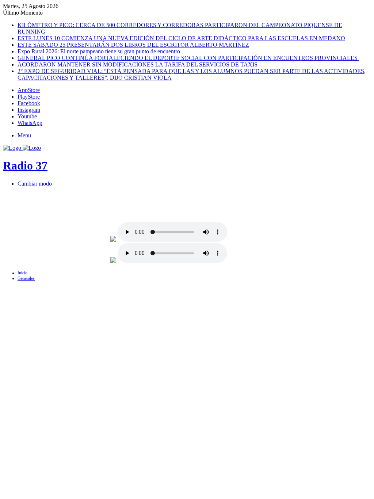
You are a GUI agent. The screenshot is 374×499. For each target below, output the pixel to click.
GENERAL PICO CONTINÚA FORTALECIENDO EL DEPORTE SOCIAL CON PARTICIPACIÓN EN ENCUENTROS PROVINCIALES (188, 58)
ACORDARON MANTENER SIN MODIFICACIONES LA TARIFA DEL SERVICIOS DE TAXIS (137, 64)
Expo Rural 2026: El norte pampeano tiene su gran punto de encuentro (99, 51)
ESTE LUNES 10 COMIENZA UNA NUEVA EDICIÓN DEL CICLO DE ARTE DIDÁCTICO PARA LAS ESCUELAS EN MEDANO (181, 38)
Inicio (22, 272)
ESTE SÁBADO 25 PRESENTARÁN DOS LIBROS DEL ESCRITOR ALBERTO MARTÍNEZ (133, 45)
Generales (26, 278)
